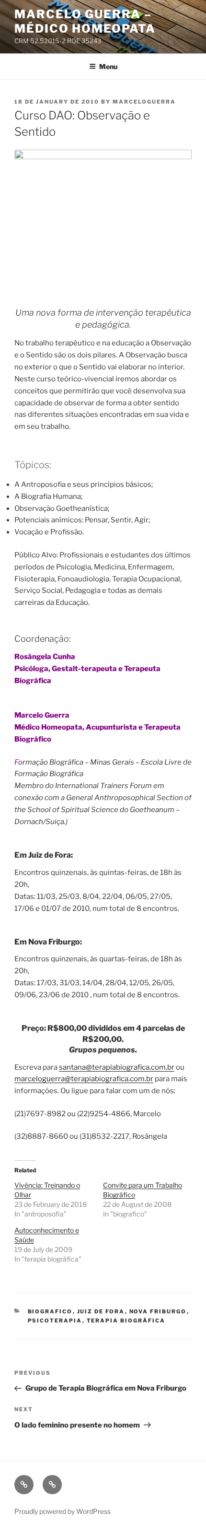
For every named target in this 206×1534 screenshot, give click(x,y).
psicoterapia (55, 1320)
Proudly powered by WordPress (62, 1511)
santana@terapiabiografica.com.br (116, 1067)
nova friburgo (158, 1311)
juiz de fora (101, 1311)
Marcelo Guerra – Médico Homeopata (85, 21)
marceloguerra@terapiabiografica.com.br (83, 1078)
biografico (50, 1311)
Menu (108, 66)
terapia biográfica (126, 1320)
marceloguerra (144, 101)
